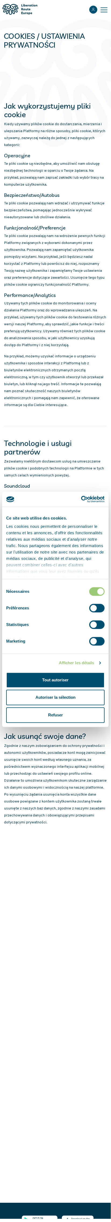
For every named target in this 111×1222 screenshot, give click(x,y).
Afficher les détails (76, 662)
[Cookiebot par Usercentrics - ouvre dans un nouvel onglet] (81, 499)
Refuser (55, 715)
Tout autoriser (55, 680)
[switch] (97, 608)
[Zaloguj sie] (93, 10)
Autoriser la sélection (55, 697)
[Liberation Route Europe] (20, 9)
